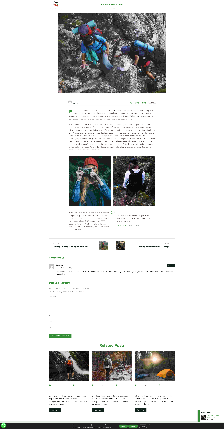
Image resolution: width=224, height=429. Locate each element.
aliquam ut (114, 110)
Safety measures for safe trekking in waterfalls (68, 390)
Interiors (68, 385)
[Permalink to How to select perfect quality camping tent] (155, 366)
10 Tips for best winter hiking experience (107, 390)
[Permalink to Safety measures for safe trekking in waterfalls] (69, 366)
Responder (171, 266)
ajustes (109, 427)
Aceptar (123, 426)
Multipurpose (79, 385)
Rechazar (133, 426)
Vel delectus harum (137, 116)
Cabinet (62, 385)
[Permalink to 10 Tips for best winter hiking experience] (112, 366)
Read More (55, 410)
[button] (102, 6)
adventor (59, 265)
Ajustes (143, 426)
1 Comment (152, 102)
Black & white (55, 385)
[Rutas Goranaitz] (63, 5)
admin (75, 103)
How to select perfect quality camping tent (150, 390)
